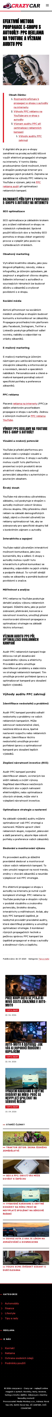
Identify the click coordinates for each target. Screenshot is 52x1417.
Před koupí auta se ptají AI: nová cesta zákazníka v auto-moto (25, 1002)
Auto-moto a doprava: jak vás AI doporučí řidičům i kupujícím (23, 1048)
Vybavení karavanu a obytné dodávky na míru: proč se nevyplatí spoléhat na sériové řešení (24, 1096)
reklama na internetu (25, 403)
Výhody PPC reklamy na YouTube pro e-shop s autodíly (28, 115)
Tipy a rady (44, 959)
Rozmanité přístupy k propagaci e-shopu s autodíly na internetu (31, 103)
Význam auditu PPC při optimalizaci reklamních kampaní (27, 127)
